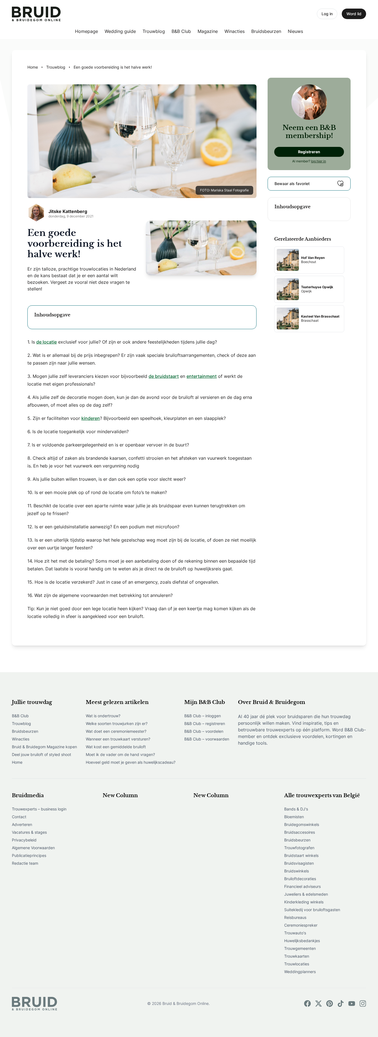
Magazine (208, 31)
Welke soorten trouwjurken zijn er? (116, 723)
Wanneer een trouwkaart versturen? (118, 739)
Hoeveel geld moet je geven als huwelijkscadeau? (130, 762)
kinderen (90, 418)
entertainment (202, 376)
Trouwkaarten (296, 956)
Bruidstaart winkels (301, 855)
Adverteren (22, 824)
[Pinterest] (329, 1003)
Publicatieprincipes (29, 855)
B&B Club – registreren (204, 723)
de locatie (46, 342)
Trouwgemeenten (300, 948)
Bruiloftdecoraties (300, 878)
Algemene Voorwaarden (33, 847)
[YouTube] (351, 1003)
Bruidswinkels (296, 871)
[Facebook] (307, 1003)
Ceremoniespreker (300, 925)
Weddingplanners (300, 971)
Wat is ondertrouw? (103, 715)
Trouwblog (154, 31)
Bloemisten (294, 816)
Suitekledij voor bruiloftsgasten (312, 909)
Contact (19, 816)
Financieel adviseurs (302, 886)
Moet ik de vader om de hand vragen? (120, 754)
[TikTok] (340, 1003)
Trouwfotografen (299, 847)
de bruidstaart (164, 376)
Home (17, 762)
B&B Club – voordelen (203, 731)
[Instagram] (362, 1003)
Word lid (353, 13)
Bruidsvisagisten (299, 863)
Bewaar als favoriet (292, 183)
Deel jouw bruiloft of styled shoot (41, 754)
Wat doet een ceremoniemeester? (116, 731)
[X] (318, 1003)
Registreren (309, 151)
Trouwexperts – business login (39, 809)
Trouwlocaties (296, 963)
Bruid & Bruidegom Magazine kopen (44, 746)
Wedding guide (120, 31)
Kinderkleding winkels (303, 902)
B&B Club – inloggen (202, 715)
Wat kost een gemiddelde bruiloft (116, 746)
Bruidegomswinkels (301, 824)
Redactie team (25, 863)
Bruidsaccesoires (299, 832)
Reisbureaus (295, 917)
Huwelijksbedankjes (302, 940)
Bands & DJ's (296, 809)
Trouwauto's (295, 932)
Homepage (86, 31)
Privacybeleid (24, 840)
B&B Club (181, 31)
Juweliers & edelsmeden (306, 894)
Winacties (234, 31)
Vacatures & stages (29, 832)
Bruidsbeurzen (266, 31)
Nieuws (295, 31)
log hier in (318, 160)
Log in (327, 13)
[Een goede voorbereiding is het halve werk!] (36, 14)
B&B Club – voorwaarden (206, 739)
